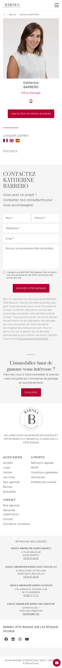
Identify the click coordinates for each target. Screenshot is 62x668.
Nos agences (11, 482)
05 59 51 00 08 (31, 577)
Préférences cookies (43, 482)
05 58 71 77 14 (31, 595)
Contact (8, 519)
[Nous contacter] (57, 663)
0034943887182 (31, 614)
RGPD (34, 467)
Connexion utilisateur (16, 524)
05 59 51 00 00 (31, 558)
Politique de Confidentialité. (33, 338)
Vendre (7, 472)
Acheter (8, 462)
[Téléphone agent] (31, 101)
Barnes (12, 14)
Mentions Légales (42, 462)
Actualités (9, 491)
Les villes (9, 477)
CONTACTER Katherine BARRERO (31, 113)
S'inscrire (31, 392)
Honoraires (38, 477)
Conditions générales (44, 472)
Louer (6, 467)
